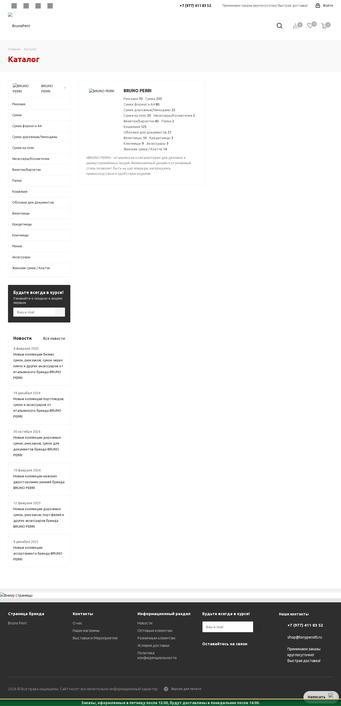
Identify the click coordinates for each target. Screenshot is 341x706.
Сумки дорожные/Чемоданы (149, 110)
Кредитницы (161, 138)
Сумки (153, 98)
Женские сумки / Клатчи (145, 149)
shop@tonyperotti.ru (304, 637)
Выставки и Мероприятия (95, 638)
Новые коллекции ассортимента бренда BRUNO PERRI (37, 553)
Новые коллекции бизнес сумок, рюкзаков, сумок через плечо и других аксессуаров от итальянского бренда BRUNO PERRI (38, 366)
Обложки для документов (147, 132)
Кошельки (135, 126)
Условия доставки (153, 645)
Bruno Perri (17, 623)
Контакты (83, 613)
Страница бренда (26, 613)
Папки (167, 121)
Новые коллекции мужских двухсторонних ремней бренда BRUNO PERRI (38, 482)
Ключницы (134, 143)
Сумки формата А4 (141, 104)
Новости (144, 623)
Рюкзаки (133, 98)
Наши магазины (86, 630)
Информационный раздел (163, 613)
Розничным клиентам (156, 638)
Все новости (54, 338)
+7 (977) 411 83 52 (305, 625)
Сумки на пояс (137, 115)
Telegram (26, 6)
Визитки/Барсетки (141, 121)
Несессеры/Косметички (174, 115)
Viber (38, 6)
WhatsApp (50, 6)
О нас (77, 623)
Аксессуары (157, 143)
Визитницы (135, 138)
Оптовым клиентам (154, 630)
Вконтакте (14, 6)
